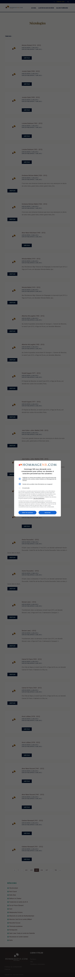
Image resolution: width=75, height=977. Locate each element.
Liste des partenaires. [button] (38, 498)
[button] (37, 488)
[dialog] (37, 489)
